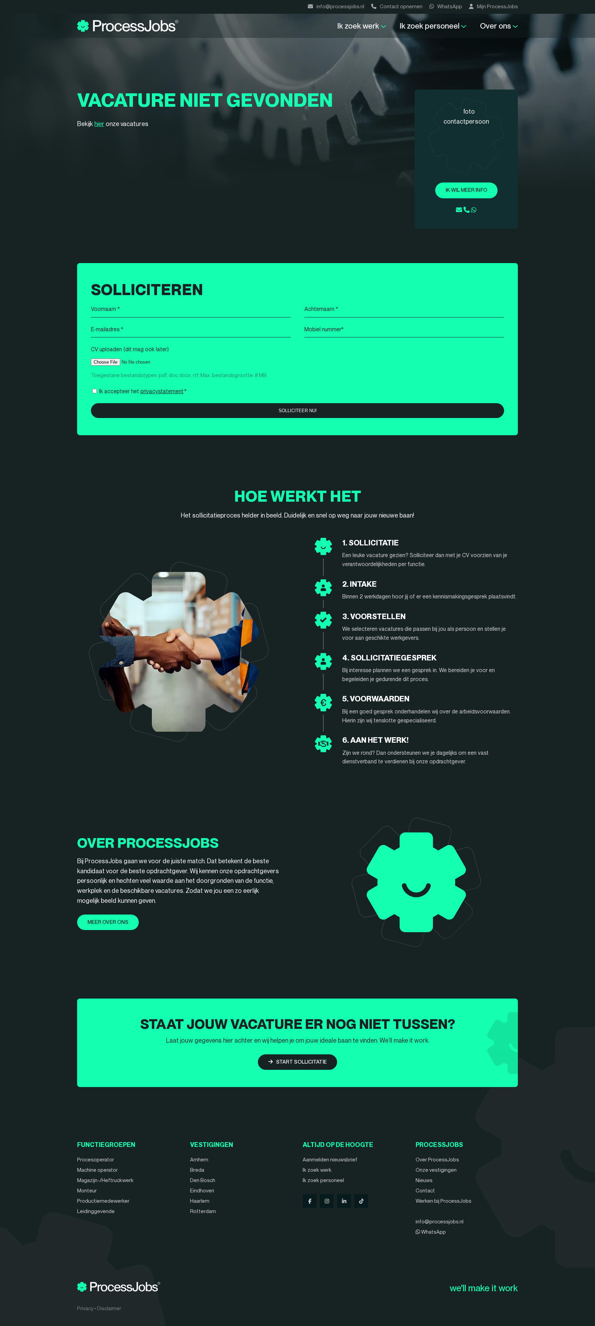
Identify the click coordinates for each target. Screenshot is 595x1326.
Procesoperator (95, 1160)
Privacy (85, 1308)
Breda (197, 1170)
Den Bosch (202, 1180)
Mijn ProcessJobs (497, 6)
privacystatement (162, 391)
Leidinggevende (96, 1211)
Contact (425, 1191)
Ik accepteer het (143, 391)
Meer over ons (107, 922)
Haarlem (199, 1201)
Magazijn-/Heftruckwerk (105, 1180)
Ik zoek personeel (429, 25)
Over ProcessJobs (437, 1160)
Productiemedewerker (103, 1201)
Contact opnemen (401, 6)
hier (99, 123)
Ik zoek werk (358, 25)
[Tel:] (466, 209)
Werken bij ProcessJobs (443, 1201)
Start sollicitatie (301, 1062)
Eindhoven (202, 1191)
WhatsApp (449, 6)
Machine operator (97, 1170)
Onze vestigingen (436, 1170)
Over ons (495, 25)
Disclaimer (109, 1308)
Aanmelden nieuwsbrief (330, 1160)
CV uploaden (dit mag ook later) (130, 349)
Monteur (87, 1191)
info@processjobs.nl (340, 6)
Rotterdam (203, 1211)
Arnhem (199, 1160)
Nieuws (424, 1180)
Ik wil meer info (466, 190)
